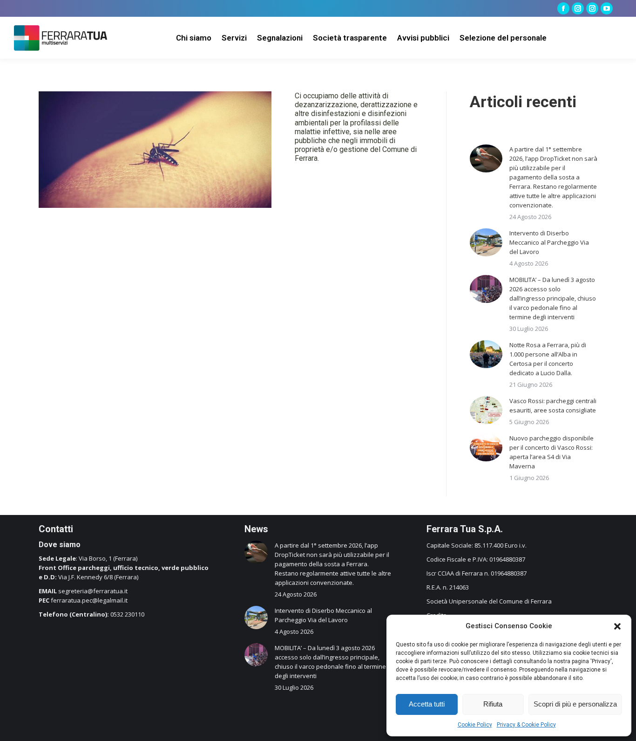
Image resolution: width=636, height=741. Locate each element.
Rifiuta (492, 704)
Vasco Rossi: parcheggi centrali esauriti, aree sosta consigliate (552, 405)
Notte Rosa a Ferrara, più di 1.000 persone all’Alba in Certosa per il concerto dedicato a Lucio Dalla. (547, 359)
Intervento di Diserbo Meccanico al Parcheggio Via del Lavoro (549, 242)
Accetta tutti (427, 704)
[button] (617, 626)
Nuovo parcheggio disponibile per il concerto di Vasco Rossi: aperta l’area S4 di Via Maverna (551, 452)
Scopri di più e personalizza (575, 704)
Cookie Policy (475, 724)
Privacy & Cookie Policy (526, 724)
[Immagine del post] (486, 158)
